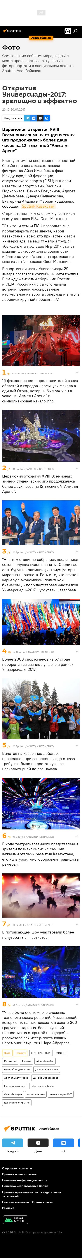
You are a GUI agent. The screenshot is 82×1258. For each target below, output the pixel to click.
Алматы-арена (36, 1094)
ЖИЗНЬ (60, 1052)
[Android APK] (15, 1220)
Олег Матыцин (13, 1094)
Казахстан (10, 1061)
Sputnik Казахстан (38, 206)
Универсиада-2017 (61, 1094)
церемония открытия (17, 1102)
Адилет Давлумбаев (16, 1077)
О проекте (9, 1168)
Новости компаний (15, 1202)
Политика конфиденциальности (24, 1180)
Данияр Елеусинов (46, 1069)
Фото (7, 1052)
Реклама (8, 1208)
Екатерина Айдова (15, 1086)
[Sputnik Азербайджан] (13, 33)
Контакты (25, 1168)
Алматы (26, 1061)
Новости (21, 1052)
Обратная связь (41, 1202)
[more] (77, 372)
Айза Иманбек (45, 1061)
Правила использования (19, 1174)
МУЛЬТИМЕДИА (41, 1052)
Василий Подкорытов (17, 1069)
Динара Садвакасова (45, 1077)
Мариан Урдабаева (42, 1086)
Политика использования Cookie (25, 1186)
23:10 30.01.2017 (13, 109)
